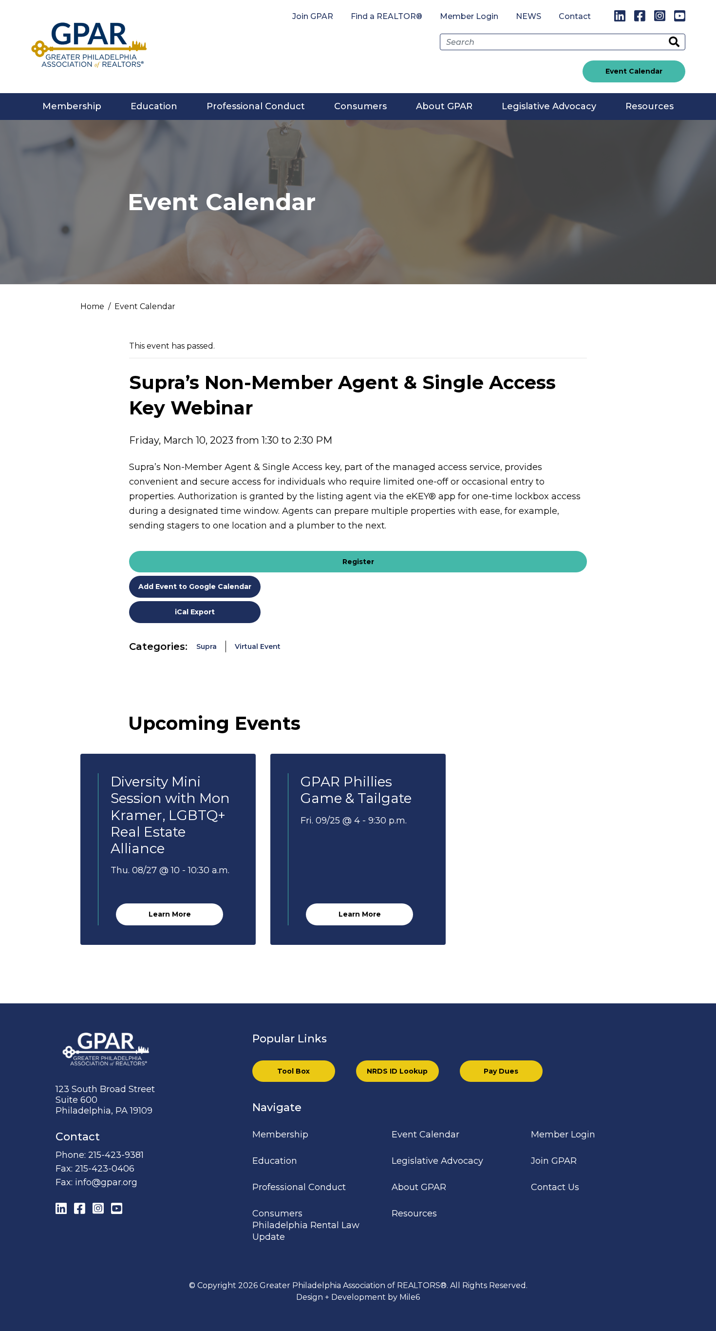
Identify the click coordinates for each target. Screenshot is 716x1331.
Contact (575, 16)
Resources (649, 106)
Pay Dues (501, 1071)
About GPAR (444, 106)
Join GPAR (312, 16)
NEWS (528, 16)
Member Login (469, 16)
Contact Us (555, 1187)
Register (358, 561)
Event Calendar (633, 71)
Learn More (170, 914)
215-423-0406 (104, 1168)
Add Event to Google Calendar (194, 586)
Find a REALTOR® (386, 16)
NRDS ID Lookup (397, 1071)
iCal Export (195, 611)
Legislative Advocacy (549, 106)
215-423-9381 (116, 1155)
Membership (71, 106)
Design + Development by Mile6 (358, 1297)
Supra (206, 646)
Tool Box (293, 1071)
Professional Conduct (256, 106)
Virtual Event (258, 646)
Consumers (360, 106)
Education (154, 106)
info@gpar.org (106, 1182)
